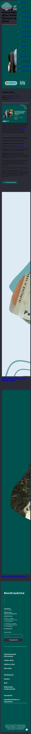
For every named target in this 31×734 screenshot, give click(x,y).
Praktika (23, 46)
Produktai (22, 2)
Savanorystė (24, 41)
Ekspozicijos (24, 12)
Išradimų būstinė (25, 61)
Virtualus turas (25, 21)
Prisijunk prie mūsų (25, 31)
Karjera (23, 51)
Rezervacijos (23, 56)
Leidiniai (23, 7)
